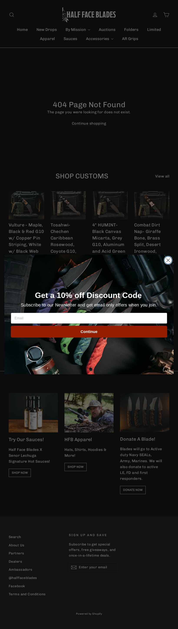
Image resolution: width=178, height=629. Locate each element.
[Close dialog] (168, 260)
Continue (89, 332)
